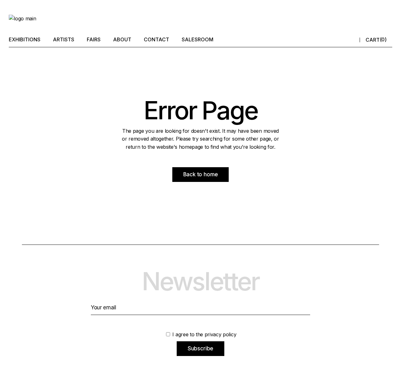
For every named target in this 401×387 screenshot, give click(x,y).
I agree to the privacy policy (203, 334)
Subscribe (200, 348)
